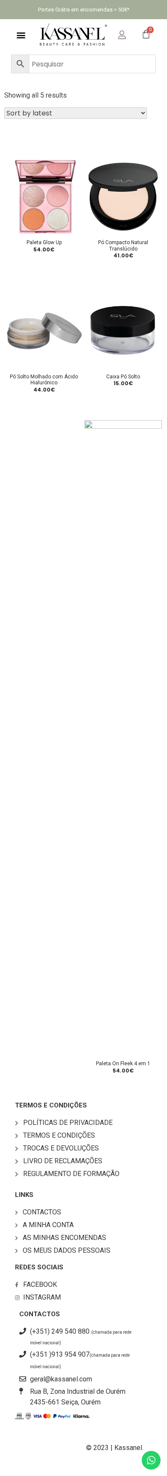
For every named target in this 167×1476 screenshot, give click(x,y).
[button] (21, 35)
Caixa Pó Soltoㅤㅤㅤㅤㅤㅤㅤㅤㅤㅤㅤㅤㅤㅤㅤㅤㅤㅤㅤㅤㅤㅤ (123, 377)
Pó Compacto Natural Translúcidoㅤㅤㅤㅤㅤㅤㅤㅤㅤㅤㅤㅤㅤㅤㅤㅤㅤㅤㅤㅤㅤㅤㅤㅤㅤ (123, 245)
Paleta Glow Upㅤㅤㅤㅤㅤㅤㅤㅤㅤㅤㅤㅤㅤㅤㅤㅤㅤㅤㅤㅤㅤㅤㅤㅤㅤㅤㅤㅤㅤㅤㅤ (44, 242)
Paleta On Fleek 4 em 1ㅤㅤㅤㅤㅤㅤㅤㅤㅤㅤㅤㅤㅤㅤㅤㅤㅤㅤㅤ (123, 1064)
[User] (128, 33)
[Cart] (146, 34)
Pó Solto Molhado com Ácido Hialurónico (44, 380)
